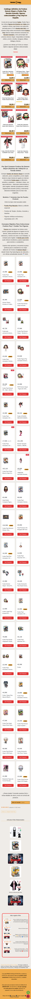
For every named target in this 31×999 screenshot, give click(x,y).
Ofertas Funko (8, 80)
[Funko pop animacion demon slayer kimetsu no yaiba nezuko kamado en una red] (8, 116)
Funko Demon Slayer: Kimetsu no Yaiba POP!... (23, 98)
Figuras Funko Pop (11, 811)
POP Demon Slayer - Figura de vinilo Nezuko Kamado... (22, 72)
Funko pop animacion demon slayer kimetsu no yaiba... (8, 125)
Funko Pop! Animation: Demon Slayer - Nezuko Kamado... (7, 72)
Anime (3, 811)
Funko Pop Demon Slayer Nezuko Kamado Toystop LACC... (8, 98)
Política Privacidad (14, 996)
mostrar (23, 802)
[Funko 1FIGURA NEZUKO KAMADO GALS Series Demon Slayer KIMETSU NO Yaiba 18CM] (8, 143)
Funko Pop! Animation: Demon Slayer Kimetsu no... (22, 125)
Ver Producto (8, 280)
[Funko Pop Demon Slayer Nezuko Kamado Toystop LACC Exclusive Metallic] (8, 90)
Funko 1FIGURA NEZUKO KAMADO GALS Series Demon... (8, 152)
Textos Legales (20, 995)
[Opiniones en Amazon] (19, 101)
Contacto (13, 995)
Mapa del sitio (6, 995)
